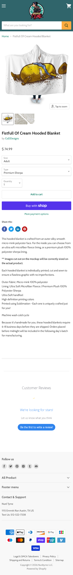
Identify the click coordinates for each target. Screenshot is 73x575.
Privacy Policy (49, 556)
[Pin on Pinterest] (24, 229)
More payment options (36, 213)
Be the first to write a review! (36, 427)
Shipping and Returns (19, 560)
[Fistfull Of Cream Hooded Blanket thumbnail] (24, 119)
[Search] (66, 25)
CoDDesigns (12, 138)
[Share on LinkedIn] (18, 229)
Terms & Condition (43, 560)
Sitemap (59, 560)
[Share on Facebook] (4, 229)
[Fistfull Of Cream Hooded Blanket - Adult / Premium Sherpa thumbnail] (7, 119)
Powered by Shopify (36, 568)
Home (5, 36)
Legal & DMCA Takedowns (26, 556)
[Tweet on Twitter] (11, 229)
